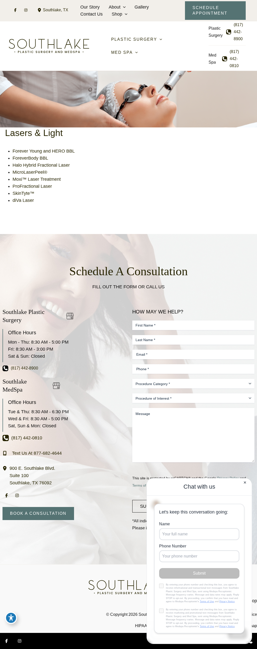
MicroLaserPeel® (30, 172)
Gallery (142, 7)
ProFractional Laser (32, 186)
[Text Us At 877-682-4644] (32, 453)
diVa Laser (23, 200)
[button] (123, 7)
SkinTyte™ (23, 193)
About (114, 7)
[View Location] (40, 10)
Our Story (90, 7)
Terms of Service (145, 485)
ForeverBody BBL (30, 158)
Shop (117, 14)
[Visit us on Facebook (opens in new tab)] (15, 10)
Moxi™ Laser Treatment (37, 179)
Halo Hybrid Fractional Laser (41, 165)
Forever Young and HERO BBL (44, 151)
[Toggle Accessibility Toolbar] (11, 618)
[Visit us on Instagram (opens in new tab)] (26, 10)
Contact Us (91, 14)
